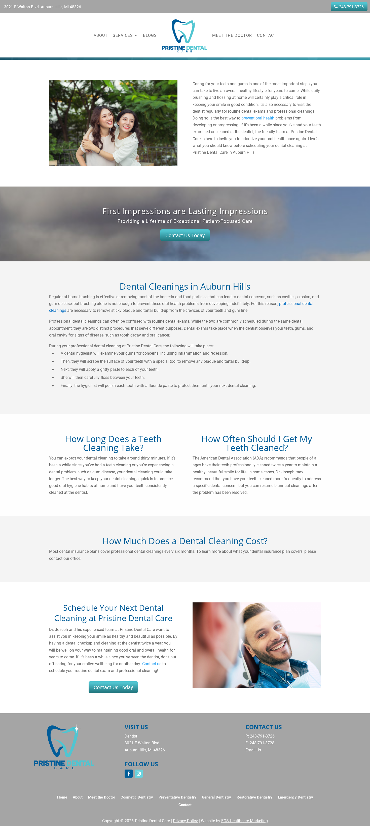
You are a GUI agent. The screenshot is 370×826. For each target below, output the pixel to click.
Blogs (150, 35)
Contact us (151, 663)
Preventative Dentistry (177, 797)
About (101, 35)
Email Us (253, 749)
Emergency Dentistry (295, 797)
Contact (267, 35)
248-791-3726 (351, 6)
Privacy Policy (185, 820)
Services (123, 35)
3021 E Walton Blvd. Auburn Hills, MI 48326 (42, 6)
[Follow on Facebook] (129, 774)
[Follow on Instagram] (139, 774)
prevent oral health (257, 117)
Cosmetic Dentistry (137, 797)
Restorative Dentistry (254, 797)
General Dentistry (216, 797)
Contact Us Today (185, 235)
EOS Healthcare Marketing (244, 820)
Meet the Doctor (232, 35)
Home (62, 797)
